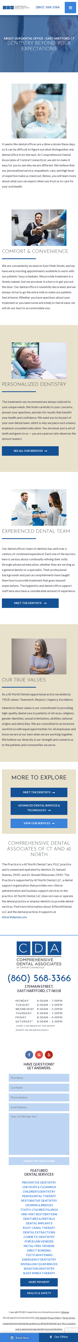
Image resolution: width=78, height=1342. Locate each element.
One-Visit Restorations (39, 1214)
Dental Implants (39, 1223)
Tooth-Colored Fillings (39, 1209)
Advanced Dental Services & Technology (39, 808)
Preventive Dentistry (39, 1182)
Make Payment (39, 1282)
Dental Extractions (39, 1232)
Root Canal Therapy (39, 1227)
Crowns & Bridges (39, 1205)
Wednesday (25, 1009)
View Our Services (37, 823)
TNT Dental (40, 1318)
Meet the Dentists (28, 603)
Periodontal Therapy (39, 1196)
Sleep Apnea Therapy (39, 1273)
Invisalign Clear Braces (39, 1264)
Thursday (24, 1013)
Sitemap (65, 1312)
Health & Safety (39, 1293)
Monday (22, 1000)
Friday (21, 1017)
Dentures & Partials (39, 1218)
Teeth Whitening (39, 1255)
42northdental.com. (14, 917)
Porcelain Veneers (39, 1241)
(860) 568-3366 (48, 7)
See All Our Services (28, 450)
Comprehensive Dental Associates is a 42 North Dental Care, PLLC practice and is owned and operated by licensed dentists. (39, 1326)
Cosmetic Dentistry (39, 1237)
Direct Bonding (39, 1250)
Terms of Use (68, 1318)
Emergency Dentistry (39, 1259)
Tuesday (23, 1004)
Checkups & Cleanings (39, 1187)
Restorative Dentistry (39, 1200)
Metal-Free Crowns (39, 1246)
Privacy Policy (54, 1318)
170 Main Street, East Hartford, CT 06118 (39, 988)
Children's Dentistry (39, 1191)
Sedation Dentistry (39, 1268)
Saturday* (24, 1021)
